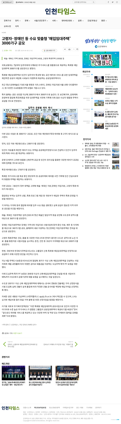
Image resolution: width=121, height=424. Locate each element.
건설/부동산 (92, 20)
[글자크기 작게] (74, 49)
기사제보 (89, 407)
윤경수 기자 (8, 50)
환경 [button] (103, 20)
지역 (17, 26)
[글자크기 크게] (77, 49)
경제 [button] (27, 20)
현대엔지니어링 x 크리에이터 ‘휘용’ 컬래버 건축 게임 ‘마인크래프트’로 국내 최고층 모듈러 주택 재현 (97, 168)
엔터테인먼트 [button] (67, 20)
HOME (4, 32)
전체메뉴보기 (8, 2)
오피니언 (7, 26)
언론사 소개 (27, 407)
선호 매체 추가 (50, 50)
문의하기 (98, 407)
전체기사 (7, 20)
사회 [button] (54, 20)
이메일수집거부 (68, 407)
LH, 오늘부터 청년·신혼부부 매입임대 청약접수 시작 (97, 155)
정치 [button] (17, 20)
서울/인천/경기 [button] (40, 20)
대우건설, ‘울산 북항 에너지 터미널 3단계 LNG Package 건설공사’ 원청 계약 (98, 151)
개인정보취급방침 (40, 407)
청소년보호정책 (54, 407)
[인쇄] (69, 49)
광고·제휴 (79, 407)
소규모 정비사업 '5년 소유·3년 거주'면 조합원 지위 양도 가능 (96, 161)
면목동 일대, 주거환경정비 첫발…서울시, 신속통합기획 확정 (97, 144)
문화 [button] (80, 20)
